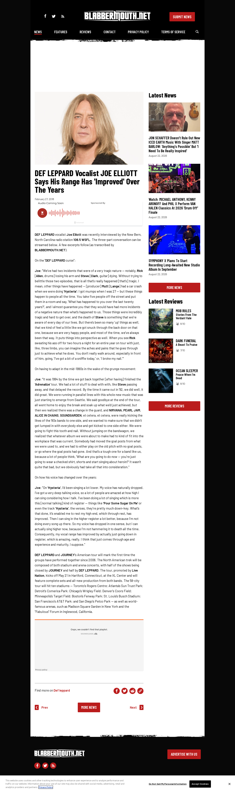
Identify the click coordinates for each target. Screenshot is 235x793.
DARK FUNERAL (186, 340)
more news (174, 287)
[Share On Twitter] (124, 691)
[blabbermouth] (117, 20)
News (38, 32)
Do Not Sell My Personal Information (168, 783)
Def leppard (62, 690)
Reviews (85, 32)
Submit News (182, 16)
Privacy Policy (138, 32)
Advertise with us (184, 754)
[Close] (229, 784)
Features (60, 32)
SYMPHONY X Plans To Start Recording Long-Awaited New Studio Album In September (174, 265)
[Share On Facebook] (117, 691)
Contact (110, 32)
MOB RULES (183, 310)
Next (133, 707)
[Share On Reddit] (132, 691)
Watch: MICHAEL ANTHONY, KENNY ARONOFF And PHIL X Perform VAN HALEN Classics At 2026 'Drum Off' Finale (173, 206)
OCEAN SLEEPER (187, 370)
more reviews (174, 406)
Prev (44, 707)
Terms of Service (173, 32)
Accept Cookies (200, 783)
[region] (117, 784)
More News (89, 707)
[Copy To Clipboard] (140, 691)
